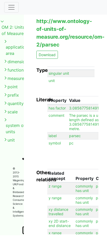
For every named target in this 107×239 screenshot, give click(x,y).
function (16, 70)
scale (13, 111)
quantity (16, 103)
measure (16, 78)
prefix (13, 95)
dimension (18, 61)
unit (11, 140)
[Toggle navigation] (11, 7)
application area (17, 50)
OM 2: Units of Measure (13, 30)
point (13, 86)
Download (47, 55)
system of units (15, 128)
